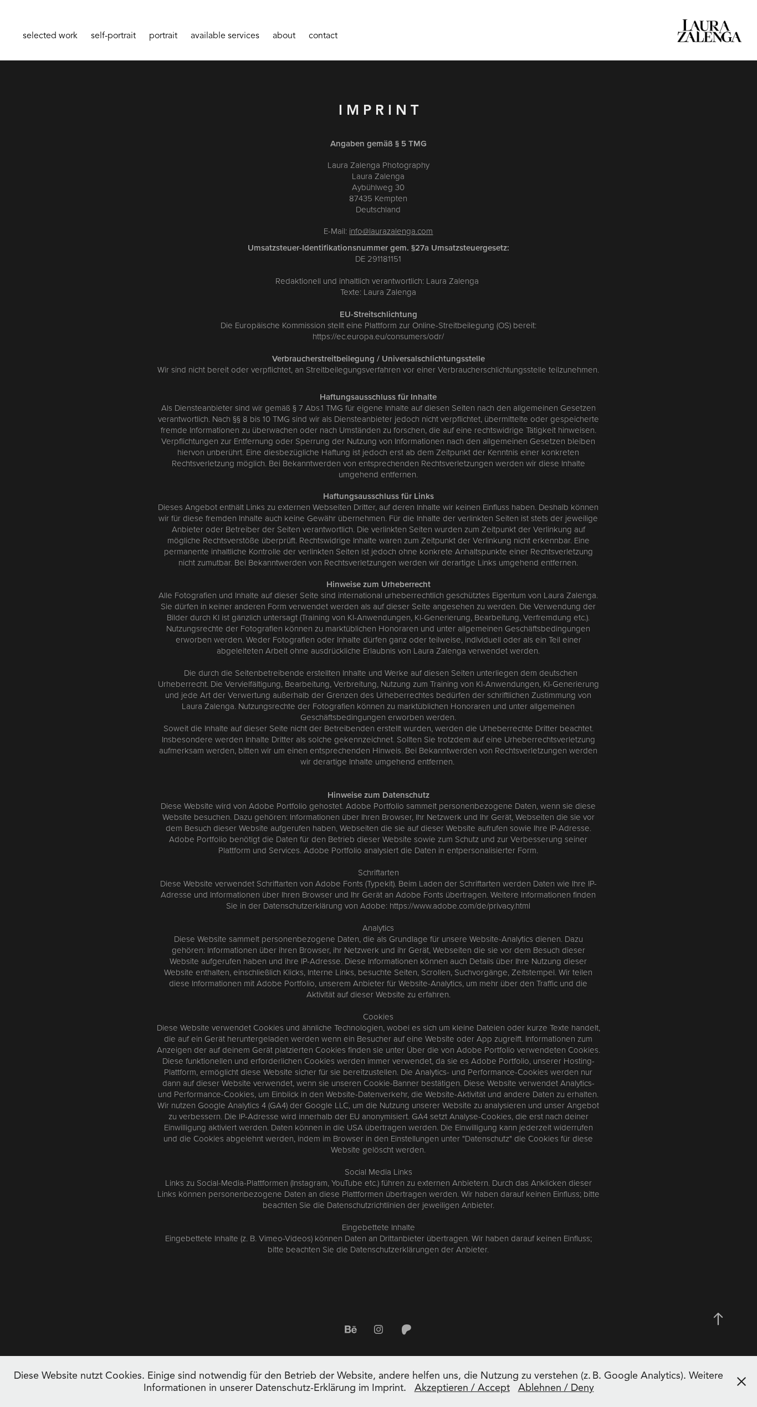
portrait (163, 35)
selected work (50, 35)
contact (323, 35)
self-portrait (113, 35)
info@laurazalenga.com (391, 231)
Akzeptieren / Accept (462, 1387)
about (284, 35)
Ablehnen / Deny (556, 1387)
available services (225, 35)
